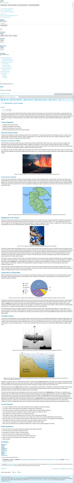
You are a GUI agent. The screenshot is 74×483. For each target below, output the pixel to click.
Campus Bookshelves (17, 99)
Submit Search (4, 25)
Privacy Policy (30, 479)
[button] (5, 75)
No (20, 472)
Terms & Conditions (38, 479)
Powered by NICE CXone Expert (19, 477)
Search (3, 97)
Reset (2, 33)
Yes (15, 472)
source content (11, 465)
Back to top (3, 468)
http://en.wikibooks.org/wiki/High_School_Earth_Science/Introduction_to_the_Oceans (39, 459)
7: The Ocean (54, 99)
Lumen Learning (29, 99)
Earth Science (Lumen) (42, 99)
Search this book (3, 21)
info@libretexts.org (6, 481)
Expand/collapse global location (72, 99)
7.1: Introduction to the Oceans (13, 464)
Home (6, 99)
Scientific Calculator (7, 66)
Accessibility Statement (47, 479)
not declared (49, 464)
